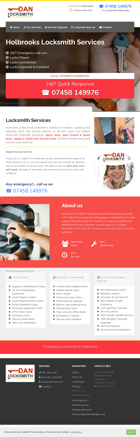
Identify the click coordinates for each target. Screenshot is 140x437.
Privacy (76, 386)
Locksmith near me (84, 27)
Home (16, 27)
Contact (107, 27)
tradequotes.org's (82, 409)
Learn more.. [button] (76, 432)
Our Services (34, 27)
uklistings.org (79, 400)
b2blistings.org (80, 404)
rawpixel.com (19, 271)
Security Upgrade (57, 27)
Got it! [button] (131, 432)
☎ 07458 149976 (115, 6)
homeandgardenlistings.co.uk (88, 414)
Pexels (25, 103)
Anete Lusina (13, 103)
